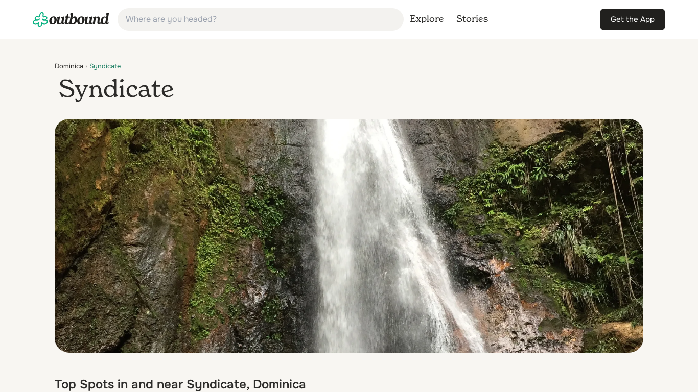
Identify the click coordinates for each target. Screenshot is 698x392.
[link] (71, 19)
